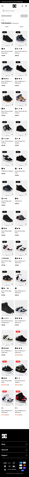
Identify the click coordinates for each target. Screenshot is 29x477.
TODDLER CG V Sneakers (7, 171)
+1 (23, 168)
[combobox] (16, 10)
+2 (10, 78)
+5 (23, 48)
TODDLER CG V (18, 201)
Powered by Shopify (19, 473)
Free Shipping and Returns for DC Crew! (12, 1)
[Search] (2, 10)
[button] (2, 6)
